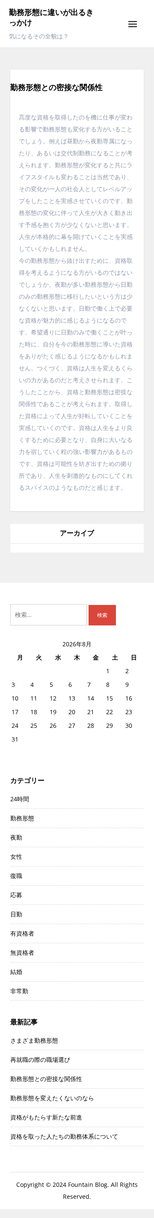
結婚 (16, 972)
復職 (16, 876)
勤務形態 (22, 818)
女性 (16, 856)
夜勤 (16, 837)
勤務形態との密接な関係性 (46, 1079)
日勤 (16, 914)
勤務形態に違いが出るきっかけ (51, 17)
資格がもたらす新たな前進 (46, 1117)
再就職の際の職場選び (40, 1059)
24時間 (19, 799)
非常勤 (19, 991)
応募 (16, 895)
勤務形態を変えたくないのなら (52, 1098)
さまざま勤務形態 (34, 1040)
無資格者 (22, 952)
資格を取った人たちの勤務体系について (64, 1136)
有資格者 (22, 933)
